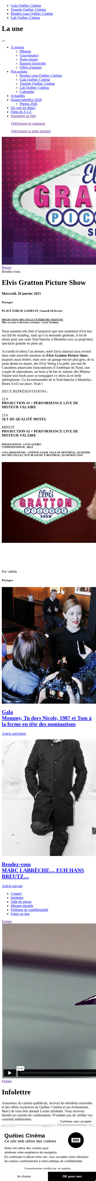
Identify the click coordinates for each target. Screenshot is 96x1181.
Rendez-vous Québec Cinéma (32, 13)
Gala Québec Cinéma (26, 5)
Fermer (7, 921)
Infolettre (17, 897)
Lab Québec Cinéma (25, 18)
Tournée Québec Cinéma (28, 9)
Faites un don (20, 914)
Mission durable (22, 906)
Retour (6, 267)
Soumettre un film (23, 116)
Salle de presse (21, 902)
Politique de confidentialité (29, 910)
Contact (16, 893)
